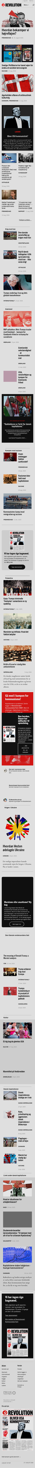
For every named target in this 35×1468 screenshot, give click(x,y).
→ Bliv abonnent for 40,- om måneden (25, 749)
